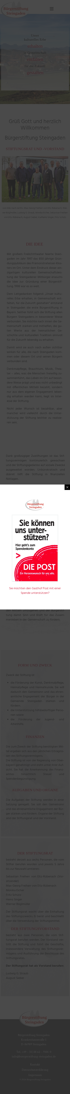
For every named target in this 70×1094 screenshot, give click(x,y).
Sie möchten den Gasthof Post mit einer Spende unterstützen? (35, 591)
